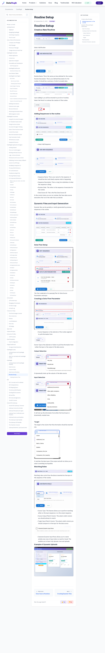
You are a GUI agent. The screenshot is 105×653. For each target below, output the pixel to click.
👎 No (70, 602)
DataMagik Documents (12, 116)
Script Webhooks (14, 93)
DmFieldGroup (13, 222)
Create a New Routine (86, 19)
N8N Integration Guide (14, 114)
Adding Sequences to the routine (88, 22)
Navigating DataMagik (14, 32)
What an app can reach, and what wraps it (17, 181)
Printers (11, 318)
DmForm (12, 230)
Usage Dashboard (11, 344)
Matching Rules (85, 39)
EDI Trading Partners (14, 385)
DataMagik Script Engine (14, 76)
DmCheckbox (13, 202)
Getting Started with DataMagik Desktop (16, 363)
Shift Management (14, 65)
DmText (11, 290)
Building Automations (14, 103)
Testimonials (64, 3)
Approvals (9, 329)
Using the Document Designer (16, 119)
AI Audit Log (12, 308)
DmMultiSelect (13, 245)
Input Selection (86, 35)
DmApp (11, 189)
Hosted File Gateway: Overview (16, 405)
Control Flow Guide (13, 132)
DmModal (12, 242)
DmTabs (12, 287)
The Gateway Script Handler (15, 420)
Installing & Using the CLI (15, 165)
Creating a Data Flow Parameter (89, 31)
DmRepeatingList (14, 260)
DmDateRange (13, 212)
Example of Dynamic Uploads (88, 41)
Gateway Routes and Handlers (16, 417)
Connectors (12, 58)
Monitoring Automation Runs (16, 111)
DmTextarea (12, 292)
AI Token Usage (12, 305)
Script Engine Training (15, 86)
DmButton (12, 194)
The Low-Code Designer (15, 150)
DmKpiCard (12, 237)
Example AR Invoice (13, 142)
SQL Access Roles (15, 81)
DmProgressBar (13, 255)
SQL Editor (12, 78)
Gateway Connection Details (16, 408)
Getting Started (11, 27)
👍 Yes (63, 602)
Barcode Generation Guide (15, 134)
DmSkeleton (12, 272)
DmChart (12, 199)
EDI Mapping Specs (13, 387)
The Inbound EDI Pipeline (15, 390)
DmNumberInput (13, 247)
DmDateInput (13, 209)
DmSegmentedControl (15, 265)
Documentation (9, 9)
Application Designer (14, 60)
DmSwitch (12, 285)
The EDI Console (13, 400)
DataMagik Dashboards (14, 68)
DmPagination (13, 250)
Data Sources (12, 367)
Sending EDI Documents (15, 392)
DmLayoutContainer (14, 240)
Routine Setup (12, 374)
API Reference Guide (14, 139)
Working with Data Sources (15, 152)
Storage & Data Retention (15, 347)
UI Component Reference (15, 178)
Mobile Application (13, 55)
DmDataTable (13, 207)
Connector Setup (11, 311)
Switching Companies (14, 35)
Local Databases (13, 321)
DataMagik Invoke (11, 349)
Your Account (12, 37)
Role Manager (12, 45)
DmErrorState (13, 220)
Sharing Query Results (16, 83)
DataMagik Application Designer (14, 145)
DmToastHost (13, 295)
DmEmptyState (13, 217)
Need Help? (17, 433)
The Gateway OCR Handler (15, 422)
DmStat (11, 277)
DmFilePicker (13, 227)
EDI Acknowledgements (15, 397)
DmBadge (12, 192)
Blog (56, 3)
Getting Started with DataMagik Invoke (16, 353)
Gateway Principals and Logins (16, 410)
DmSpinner (12, 275)
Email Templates (11, 339)
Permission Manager (14, 47)
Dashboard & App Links (15, 71)
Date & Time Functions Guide (16, 129)
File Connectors (13, 316)
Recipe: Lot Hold (11, 24)
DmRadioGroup (13, 257)
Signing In (11, 29)
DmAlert (12, 184)
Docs (50, 3)
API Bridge (11, 326)
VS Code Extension (13, 170)
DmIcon (12, 232)
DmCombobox (13, 204)
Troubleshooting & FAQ (14, 173)
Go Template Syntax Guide (15, 121)
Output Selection (87, 33)
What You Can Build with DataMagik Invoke (17, 357)
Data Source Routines (14, 372)
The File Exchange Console (15, 313)
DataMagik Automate (12, 53)
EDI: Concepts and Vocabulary (16, 382)
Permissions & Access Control (16, 157)
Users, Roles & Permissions (13, 40)
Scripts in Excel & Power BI (16, 101)
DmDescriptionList (14, 215)
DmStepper (12, 282)
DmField (12, 225)
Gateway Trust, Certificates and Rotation (16, 414)
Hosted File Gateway (12, 403)
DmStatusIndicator (14, 280)
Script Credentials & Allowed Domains (18, 98)
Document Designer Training (15, 127)
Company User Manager (14, 42)
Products (32, 3)
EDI (8, 380)
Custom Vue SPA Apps (14, 163)
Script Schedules (13, 88)
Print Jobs (11, 323)
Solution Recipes (11, 331)
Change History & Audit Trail (15, 50)
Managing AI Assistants (14, 303)
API (88, 3)
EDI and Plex (12, 395)
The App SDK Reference (14, 168)
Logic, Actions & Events (14, 155)
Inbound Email (13, 96)
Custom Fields (12, 369)
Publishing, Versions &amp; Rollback (17, 160)
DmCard (12, 197)
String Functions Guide (14, 124)
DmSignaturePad (14, 270)
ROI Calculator (77, 3)
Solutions (42, 3)
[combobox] (17, 15)
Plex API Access (13, 91)
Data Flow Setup (86, 28)
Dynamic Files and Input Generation (87, 25)
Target (84, 37)
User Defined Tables (14, 73)
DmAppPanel (13, 187)
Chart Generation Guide (14, 137)
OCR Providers (12, 336)
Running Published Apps (14, 175)
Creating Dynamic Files (15, 377)
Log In (99, 3)
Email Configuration (13, 342)
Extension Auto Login (14, 106)
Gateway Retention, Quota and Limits (18, 427)
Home (24, 3)
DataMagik (19, 9)
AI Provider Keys (13, 300)
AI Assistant (10, 298)
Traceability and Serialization (16, 63)
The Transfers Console (14, 425)
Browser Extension (13, 108)
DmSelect (12, 267)
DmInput (12, 235)
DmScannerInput (14, 262)
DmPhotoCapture (14, 252)
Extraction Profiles (11, 334)
